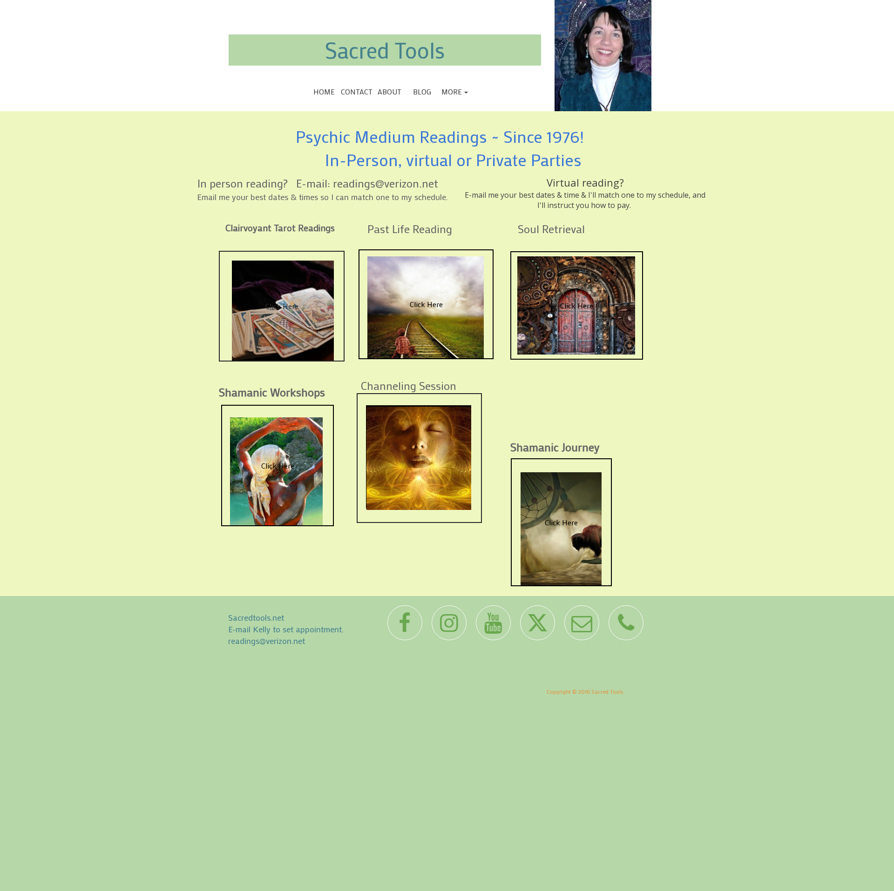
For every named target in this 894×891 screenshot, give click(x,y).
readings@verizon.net (266, 640)
